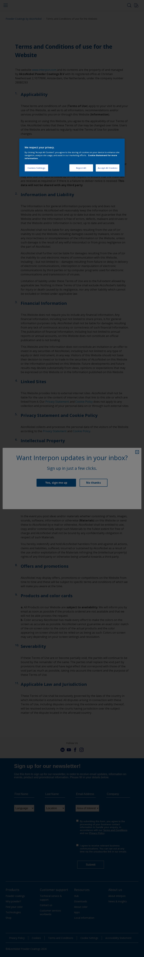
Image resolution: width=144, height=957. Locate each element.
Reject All (81, 167)
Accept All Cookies (107, 167)
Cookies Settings (36, 167)
